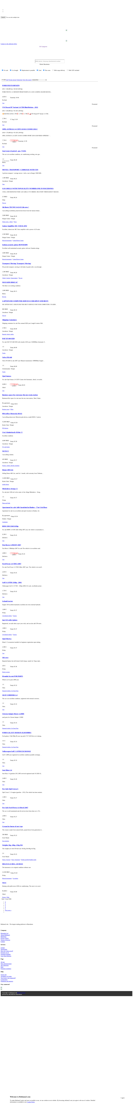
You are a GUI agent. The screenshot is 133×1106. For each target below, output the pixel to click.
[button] (47, 46)
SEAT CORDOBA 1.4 (9, 695)
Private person (12, 80)
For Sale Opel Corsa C (10, 789)
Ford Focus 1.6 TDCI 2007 (11, 564)
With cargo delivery (59, 70)
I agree (123, 1098)
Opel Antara (6, 376)
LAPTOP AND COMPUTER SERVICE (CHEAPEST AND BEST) (25, 301)
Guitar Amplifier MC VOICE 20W (14, 226)
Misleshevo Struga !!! (10, 489)
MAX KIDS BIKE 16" (10, 282)
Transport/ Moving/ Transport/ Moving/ (16, 263)
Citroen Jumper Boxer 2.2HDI (13, 714)
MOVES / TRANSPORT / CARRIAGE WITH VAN (20, 170)
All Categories (5, 965)
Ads (7, 80)
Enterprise (19, 80)
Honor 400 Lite (7, 470)
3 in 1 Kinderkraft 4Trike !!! (12, 432)
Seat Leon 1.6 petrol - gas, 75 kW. (14, 151)
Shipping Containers (9, 320)
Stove (4, 883)
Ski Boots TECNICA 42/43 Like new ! (15, 207)
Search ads (4, 974)
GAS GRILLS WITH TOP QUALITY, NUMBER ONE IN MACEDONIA (27, 188)
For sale (5, 70)
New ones (47, 70)
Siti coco (5, 657)
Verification (4, 949)
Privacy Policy (5, 938)
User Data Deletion (6, 956)
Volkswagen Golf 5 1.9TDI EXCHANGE (16, 751)
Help (2, 967)
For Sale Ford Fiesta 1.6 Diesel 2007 (15, 808)
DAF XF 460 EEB (8, 338)
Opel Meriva (6, 639)
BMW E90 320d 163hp (10, 526)
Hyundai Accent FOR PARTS (12, 676)
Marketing (3, 936)
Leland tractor (7, 601)
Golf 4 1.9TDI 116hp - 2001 (12, 582)
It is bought (14, 70)
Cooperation (4, 979)
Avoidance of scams (6, 976)
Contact (3, 941)
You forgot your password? (8, 978)
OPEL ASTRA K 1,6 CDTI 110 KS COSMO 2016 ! (20, 129)
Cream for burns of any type (12, 826)
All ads (3, 962)
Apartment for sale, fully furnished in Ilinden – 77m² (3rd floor (24, 507)
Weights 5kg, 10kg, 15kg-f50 (12, 845)
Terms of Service (5, 940)
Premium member (6, 954)
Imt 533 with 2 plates (9, 620)
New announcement (6, 963)
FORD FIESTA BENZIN (10, 85)
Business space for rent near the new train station (20, 395)
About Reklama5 (5, 935)
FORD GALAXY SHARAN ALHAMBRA (16, 733)
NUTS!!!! (5, 451)
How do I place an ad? (7, 951)
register (3, 947)
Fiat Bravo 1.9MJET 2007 (11, 545)
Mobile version (21, 992)
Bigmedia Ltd (4, 933)
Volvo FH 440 (7, 357)
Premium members (6, 968)
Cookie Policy (31, 1102)
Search (3, 17)
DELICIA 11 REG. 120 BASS (12, 864)
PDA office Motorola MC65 (12, 414)
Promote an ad (5, 952)
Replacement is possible (28, 70)
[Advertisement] (50, 75)
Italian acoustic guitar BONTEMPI (15, 245)
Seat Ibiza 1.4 (7, 770)
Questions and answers (7, 981)
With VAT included (73, 70)
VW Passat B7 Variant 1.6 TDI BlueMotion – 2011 (20, 107)
